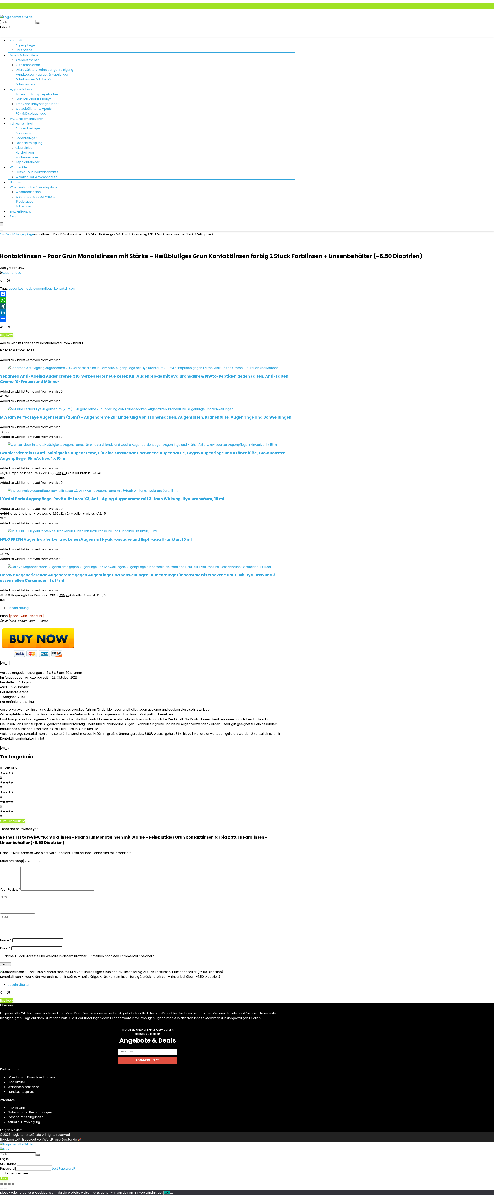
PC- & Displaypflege (30, 113)
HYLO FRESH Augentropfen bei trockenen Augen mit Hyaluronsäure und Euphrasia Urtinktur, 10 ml (96, 539)
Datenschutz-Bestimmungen (30, 1112)
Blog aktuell (16, 1082)
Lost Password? (63, 1168)
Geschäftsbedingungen (25, 1117)
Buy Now (6, 335)
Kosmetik (16, 40)
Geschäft (11, 234)
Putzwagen (23, 206)
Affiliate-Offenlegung (24, 1122)
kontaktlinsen (64, 288)
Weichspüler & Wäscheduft (36, 177)
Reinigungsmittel (21, 124)
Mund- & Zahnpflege (24, 55)
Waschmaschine (28, 192)
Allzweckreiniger (27, 128)
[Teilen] (247, 319)
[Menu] (1, 224)
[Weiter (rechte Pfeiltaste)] (5, 1188)
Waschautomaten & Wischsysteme (34, 187)
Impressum (16, 1107)
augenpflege (43, 288)
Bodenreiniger (26, 138)
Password (7, 1168)
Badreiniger (24, 133)
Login (4, 1178)
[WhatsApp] (247, 300)
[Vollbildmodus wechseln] (5, 1184)
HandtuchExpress (21, 1091)
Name (5, 940)
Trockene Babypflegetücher (37, 104)
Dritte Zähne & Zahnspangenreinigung (44, 70)
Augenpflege (25, 45)
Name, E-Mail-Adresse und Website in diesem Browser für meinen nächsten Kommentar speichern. (80, 956)
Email (5, 948)
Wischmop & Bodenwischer (36, 196)
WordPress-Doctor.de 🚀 (62, 1139)
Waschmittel (18, 167)
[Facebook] (247, 294)
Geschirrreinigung (28, 143)
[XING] (247, 306)
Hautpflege (23, 50)
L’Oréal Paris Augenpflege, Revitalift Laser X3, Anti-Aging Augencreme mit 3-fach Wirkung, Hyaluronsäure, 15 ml (112, 499)
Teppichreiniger (27, 162)
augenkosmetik (20, 288)
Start (3, 234)
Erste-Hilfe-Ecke (21, 212)
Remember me (16, 1173)
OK (167, 1192)
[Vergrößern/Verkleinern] (1, 1184)
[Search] (1, 230)
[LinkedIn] (247, 312)
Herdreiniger (24, 152)
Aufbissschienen (27, 65)
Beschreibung (18, 608)
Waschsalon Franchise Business (31, 1077)
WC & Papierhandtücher (26, 119)
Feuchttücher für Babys (33, 99)
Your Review (10, 889)
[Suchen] (38, 23)
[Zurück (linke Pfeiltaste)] (1, 1188)
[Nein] (171, 1193)
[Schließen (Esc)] (13, 1184)
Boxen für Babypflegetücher (36, 94)
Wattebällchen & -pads (33, 108)
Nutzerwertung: (11, 861)
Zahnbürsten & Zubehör (33, 79)
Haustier (15, 182)
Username (8, 1163)
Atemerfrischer (27, 60)
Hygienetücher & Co (23, 89)
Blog (13, 216)
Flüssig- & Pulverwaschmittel (37, 172)
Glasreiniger (24, 147)
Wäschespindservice (23, 1087)
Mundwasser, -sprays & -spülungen (42, 74)
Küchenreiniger (26, 157)
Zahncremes (25, 84)
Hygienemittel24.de (26, 1135)
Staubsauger (25, 201)
